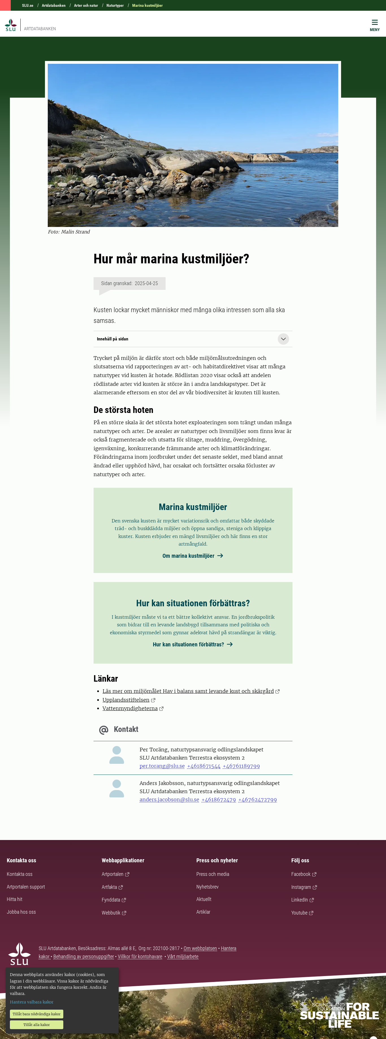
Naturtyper (115, 5)
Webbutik (111, 913)
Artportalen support (26, 887)
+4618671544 (203, 766)
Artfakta (109, 887)
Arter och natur (86, 5)
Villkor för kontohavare (140, 956)
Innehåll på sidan (112, 339)
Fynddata (111, 900)
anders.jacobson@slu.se (169, 799)
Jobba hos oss (21, 912)
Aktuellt (203, 899)
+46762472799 (257, 799)
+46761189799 (241, 766)
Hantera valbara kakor (31, 1002)
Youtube (299, 913)
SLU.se (27, 5)
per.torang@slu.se (162, 766)
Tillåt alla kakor (36, 1025)
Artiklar (203, 912)
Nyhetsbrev (207, 887)
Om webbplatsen (200, 948)
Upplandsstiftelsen (126, 700)
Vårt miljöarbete (182, 956)
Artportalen (112, 874)
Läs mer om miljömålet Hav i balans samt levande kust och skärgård (188, 691)
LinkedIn (299, 900)
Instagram (301, 887)
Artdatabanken (54, 5)
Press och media (212, 874)
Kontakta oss (19, 874)
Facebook (301, 874)
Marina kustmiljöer (147, 5)
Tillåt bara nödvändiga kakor (36, 1014)
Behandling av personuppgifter (83, 956)
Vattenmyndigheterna (130, 708)
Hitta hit (14, 899)
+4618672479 (218, 799)
